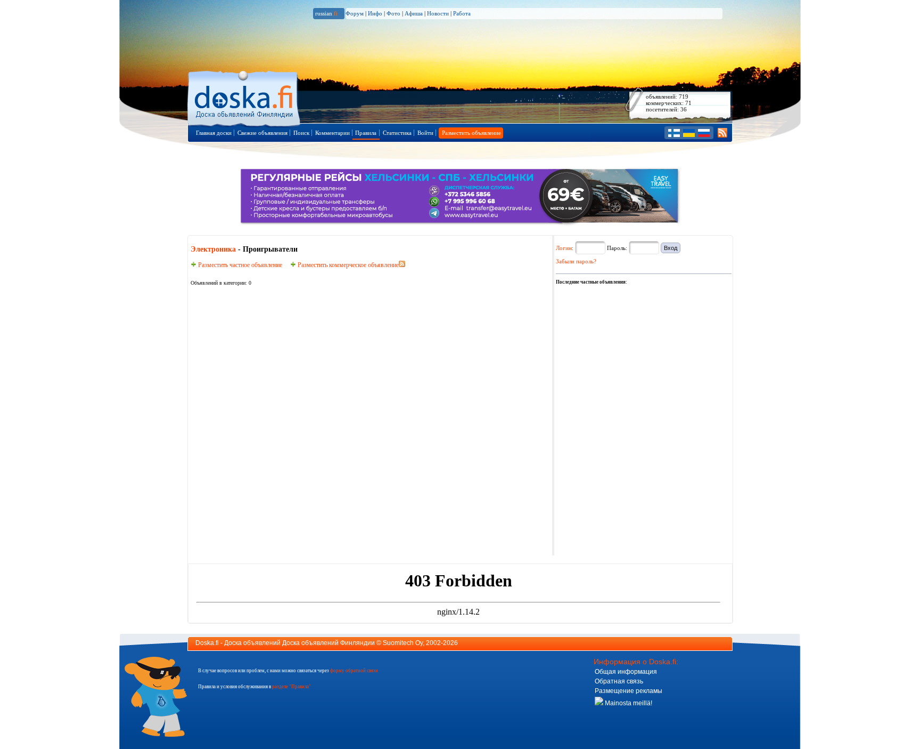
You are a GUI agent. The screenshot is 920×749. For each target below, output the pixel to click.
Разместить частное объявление (239, 265)
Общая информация (626, 671)
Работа (462, 13)
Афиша (414, 13)
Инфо (375, 13)
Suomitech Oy (403, 643)
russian (326, 13)
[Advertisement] (636, 353)
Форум (355, 13)
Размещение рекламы (628, 691)
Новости (438, 13)
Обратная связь (619, 681)
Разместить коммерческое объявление (347, 265)
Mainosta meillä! (627, 703)
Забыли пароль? (576, 261)
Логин (564, 248)
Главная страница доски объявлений (244, 96)
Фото (393, 13)
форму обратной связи (354, 670)
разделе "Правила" (291, 686)
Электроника (213, 249)
